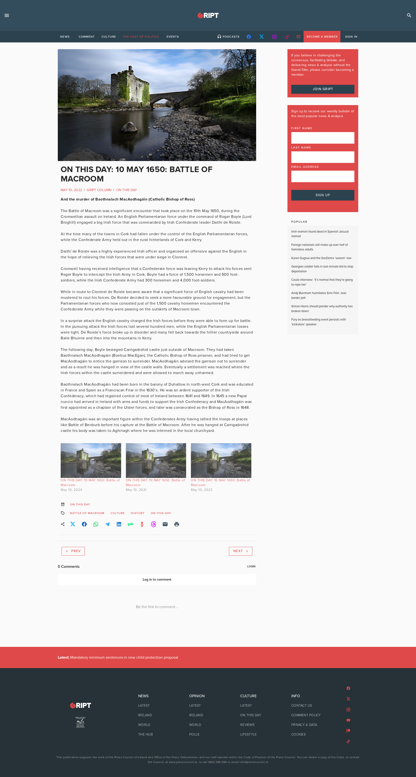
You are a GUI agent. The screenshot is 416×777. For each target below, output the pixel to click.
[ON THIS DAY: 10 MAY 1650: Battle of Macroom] (91, 460)
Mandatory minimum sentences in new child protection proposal (118, 657)
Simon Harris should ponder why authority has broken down (322, 308)
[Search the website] (409, 15)
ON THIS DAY (126, 190)
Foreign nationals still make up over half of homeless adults (319, 247)
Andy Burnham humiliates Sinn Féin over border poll (318, 295)
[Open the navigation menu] (7, 15)
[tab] (65, 36)
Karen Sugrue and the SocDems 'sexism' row (321, 258)
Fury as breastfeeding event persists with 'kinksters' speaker (318, 322)
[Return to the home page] (80, 706)
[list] (157, 715)
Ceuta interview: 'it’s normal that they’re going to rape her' (322, 282)
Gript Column (99, 190)
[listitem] (157, 705)
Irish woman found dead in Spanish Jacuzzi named (320, 234)
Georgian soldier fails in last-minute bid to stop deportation (322, 269)
